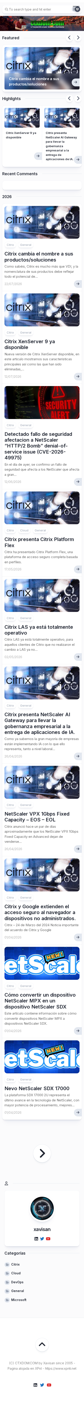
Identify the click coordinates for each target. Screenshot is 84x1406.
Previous (69, 37)
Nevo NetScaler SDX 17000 (36, 1088)
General (25, 245)
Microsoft (18, 1300)
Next (78, 37)
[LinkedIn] (36, 1239)
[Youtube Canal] (48, 1239)
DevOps (17, 1282)
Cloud (24, 530)
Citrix (10, 245)
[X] (42, 1239)
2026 (7, 196)
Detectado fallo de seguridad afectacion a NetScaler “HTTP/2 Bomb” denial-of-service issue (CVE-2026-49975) (38, 446)
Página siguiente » (42, 1153)
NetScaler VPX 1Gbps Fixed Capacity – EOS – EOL (36, 817)
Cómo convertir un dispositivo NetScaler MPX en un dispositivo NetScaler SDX (40, 1001)
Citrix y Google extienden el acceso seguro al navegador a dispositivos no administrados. (40, 912)
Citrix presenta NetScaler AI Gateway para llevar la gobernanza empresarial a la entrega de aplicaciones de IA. (61, 146)
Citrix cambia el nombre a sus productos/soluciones (34, 81)
